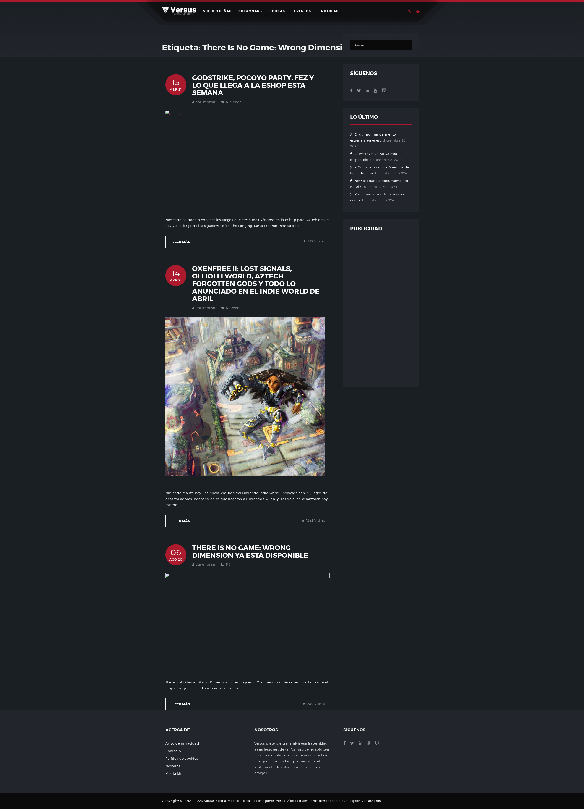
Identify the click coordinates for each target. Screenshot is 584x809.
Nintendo (234, 102)
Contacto (173, 751)
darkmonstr (205, 102)
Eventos (303, 11)
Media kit (173, 773)
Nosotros (172, 766)
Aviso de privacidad (182, 743)
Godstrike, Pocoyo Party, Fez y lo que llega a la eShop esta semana (253, 85)
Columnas (249, 11)
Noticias (330, 11)
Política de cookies (181, 758)
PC (228, 564)
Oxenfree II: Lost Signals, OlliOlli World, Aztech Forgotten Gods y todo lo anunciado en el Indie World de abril (256, 283)
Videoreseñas (217, 11)
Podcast (278, 11)
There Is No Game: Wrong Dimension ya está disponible (250, 552)
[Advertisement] (381, 311)
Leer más (181, 242)
